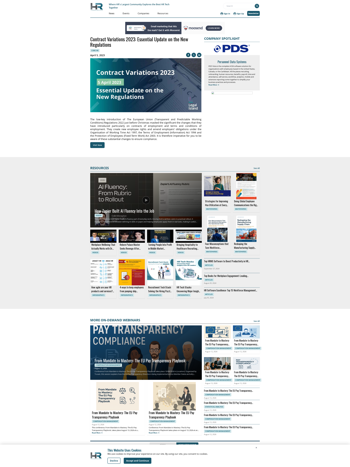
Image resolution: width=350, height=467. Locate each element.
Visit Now (97, 145)
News (111, 13)
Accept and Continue (137, 460)
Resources (163, 13)
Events (126, 13)
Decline (114, 460)
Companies (143, 13)
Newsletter (253, 13)
